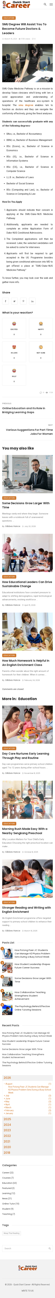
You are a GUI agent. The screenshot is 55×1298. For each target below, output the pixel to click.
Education (9, 18)
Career (5, 1172)
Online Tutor (8, 1203)
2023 (7, 1130)
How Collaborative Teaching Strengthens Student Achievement (30, 995)
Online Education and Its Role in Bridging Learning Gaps (23, 410)
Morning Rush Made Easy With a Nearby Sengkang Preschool (24, 831)
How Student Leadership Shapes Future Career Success (32, 966)
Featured (6, 1188)
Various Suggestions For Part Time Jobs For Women (29, 432)
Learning (6, 1193)
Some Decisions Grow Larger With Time (26, 505)
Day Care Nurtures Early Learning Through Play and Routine (25, 756)
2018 (7, 1153)
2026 (7, 1078)
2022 (7, 1136)
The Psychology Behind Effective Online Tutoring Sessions (32, 1008)
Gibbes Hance (12, 526)
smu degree (25, 105)
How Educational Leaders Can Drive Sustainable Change (27, 584)
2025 (7, 1119)
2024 (7, 1125)
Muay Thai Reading (11, 1233)
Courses (6, 1177)
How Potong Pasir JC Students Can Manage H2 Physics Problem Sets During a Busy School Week (32, 953)
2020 (7, 1147)
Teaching (7, 1214)
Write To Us (28, 1291)
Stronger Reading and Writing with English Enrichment (26, 910)
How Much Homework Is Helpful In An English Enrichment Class (25, 663)
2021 (7, 1141)
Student (6, 1208)
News (4, 1198)
